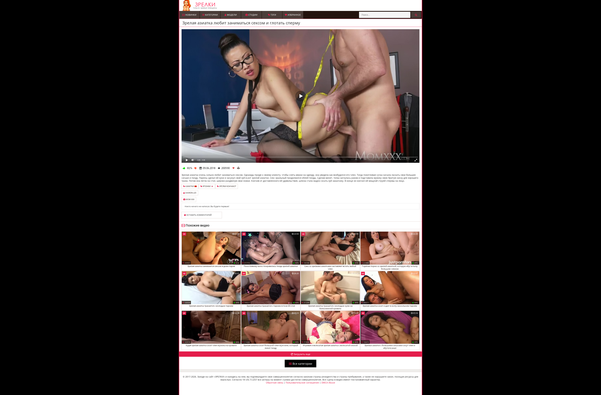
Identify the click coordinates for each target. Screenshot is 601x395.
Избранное (294, 14)
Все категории (302, 363)
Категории (211, 14)
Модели (231, 14)
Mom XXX (189, 199)
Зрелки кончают (227, 186)
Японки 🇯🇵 (207, 186)
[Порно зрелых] (301, 5)
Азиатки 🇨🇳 (191, 186)
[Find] (416, 15)
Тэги (273, 14)
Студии (252, 14)
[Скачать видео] (238, 168)
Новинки (190, 14)
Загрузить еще (301, 354)
